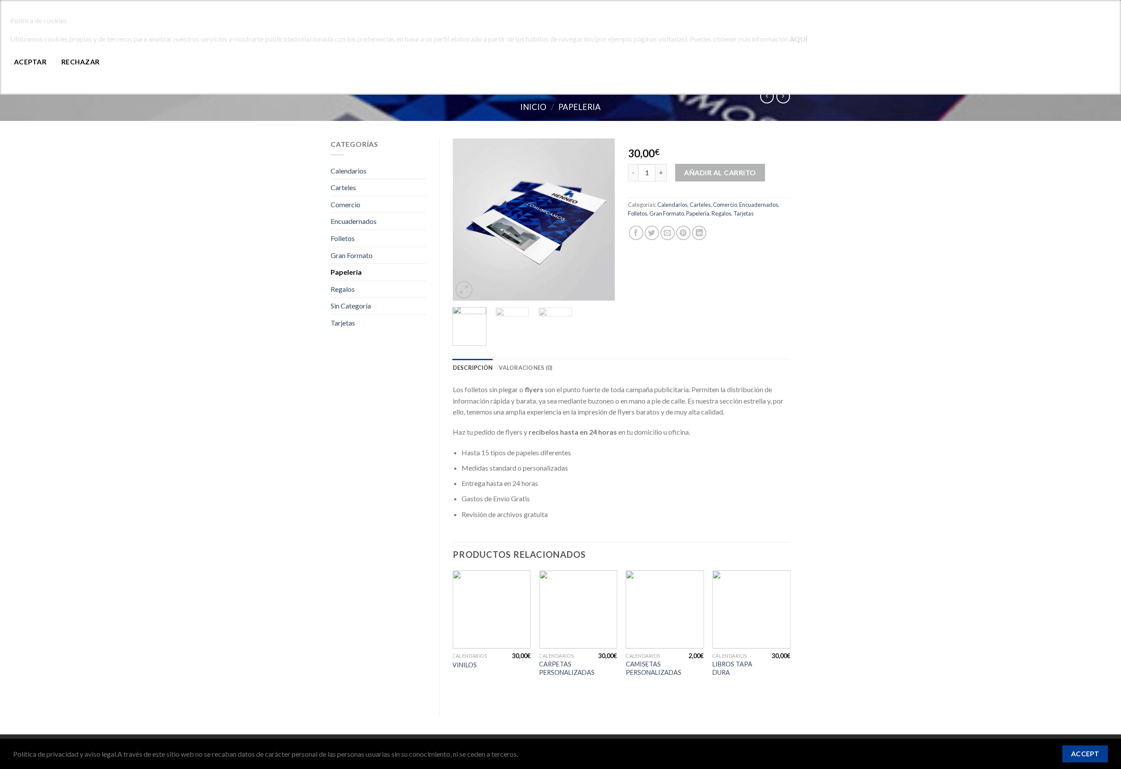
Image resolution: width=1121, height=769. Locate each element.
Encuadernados (354, 221)
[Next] (601, 219)
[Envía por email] (667, 233)
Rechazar (80, 62)
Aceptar (30, 62)
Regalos (343, 289)
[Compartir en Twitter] (652, 233)
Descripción (473, 367)
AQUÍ (798, 39)
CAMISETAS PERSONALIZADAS (653, 668)
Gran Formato (352, 255)
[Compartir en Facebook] (636, 233)
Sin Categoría (351, 305)
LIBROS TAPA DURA (732, 668)
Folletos (343, 238)
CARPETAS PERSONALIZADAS (567, 668)
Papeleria (579, 107)
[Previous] (467, 219)
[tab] (473, 367)
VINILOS (464, 665)
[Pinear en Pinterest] (683, 233)
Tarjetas (343, 323)
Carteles (343, 187)
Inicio (533, 107)
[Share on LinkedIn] (699, 233)
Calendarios (349, 171)
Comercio (345, 204)
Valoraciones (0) (525, 367)
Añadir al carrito (720, 172)
